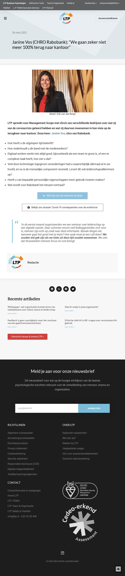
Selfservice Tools (36, 3)
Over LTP (68, 425)
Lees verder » (12, 313)
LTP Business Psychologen (14, 3)
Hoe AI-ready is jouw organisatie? (81, 306)
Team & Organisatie (55, 3)
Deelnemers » (91, 3)
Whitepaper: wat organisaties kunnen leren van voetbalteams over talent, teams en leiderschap (31, 308)
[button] (52, 289)
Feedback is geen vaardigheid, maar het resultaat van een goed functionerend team (32, 321)
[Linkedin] (62, 553)
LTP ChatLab (47, 8)
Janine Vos (58, 133)
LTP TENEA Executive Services (26, 8)
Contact (14, 482)
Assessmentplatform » (110, 3)
